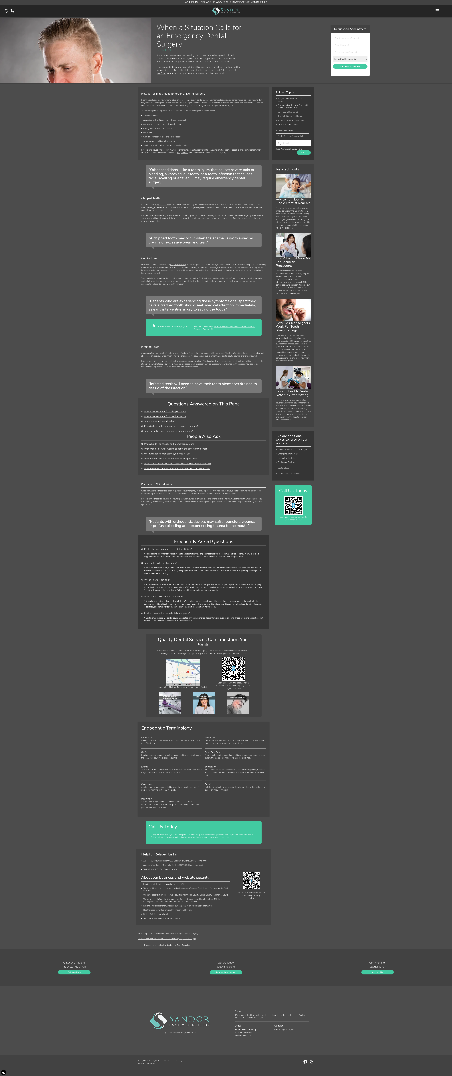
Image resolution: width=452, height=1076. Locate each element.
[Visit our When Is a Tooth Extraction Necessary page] (204, 713)
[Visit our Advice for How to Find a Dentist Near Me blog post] (293, 197)
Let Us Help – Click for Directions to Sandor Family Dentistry (182, 687)
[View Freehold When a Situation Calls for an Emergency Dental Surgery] (75, 82)
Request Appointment (226, 972)
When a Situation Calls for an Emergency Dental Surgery (174, 933)
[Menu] (437, 10)
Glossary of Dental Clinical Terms (188, 861)
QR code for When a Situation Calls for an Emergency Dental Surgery (167, 939)
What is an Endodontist (288, 124)
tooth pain (194, 587)
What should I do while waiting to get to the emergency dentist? (176, 449)
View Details (164, 914)
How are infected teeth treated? (160, 421)
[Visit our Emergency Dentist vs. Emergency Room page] (170, 713)
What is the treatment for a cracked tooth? (165, 416)
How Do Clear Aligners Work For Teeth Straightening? (293, 327)
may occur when (162, 204)
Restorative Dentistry (286, 458)
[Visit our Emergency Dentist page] (238, 713)
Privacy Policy (143, 1063)
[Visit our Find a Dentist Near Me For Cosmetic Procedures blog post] (293, 256)
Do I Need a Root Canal (288, 112)
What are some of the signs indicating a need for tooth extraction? (177, 468)
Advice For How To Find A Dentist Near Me (293, 201)
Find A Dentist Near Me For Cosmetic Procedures (293, 262)
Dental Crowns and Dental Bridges (292, 449)
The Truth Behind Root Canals (290, 116)
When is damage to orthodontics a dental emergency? (171, 426)
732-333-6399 (171, 837)
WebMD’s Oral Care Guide (162, 869)
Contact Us (377, 972)
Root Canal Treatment (287, 462)
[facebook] (305, 1063)
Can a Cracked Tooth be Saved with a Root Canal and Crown (293, 106)
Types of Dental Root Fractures (291, 120)
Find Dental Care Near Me (289, 474)
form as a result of (158, 353)
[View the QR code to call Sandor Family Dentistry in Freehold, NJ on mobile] (293, 514)
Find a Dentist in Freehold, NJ (290, 136)
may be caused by (178, 265)
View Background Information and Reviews (174, 910)
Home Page (193, 865)
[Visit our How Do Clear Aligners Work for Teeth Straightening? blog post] (293, 320)
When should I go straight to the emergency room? (169, 444)
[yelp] (311, 1063)
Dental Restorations (286, 130)
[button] (6, 11)
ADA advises (189, 601)
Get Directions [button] (74, 972)
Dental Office (283, 468)
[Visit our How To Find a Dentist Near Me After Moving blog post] (293, 389)
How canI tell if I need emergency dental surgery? (168, 431)
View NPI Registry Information (199, 906)
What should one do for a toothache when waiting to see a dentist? (177, 463)
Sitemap (152, 1063)
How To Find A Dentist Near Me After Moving (293, 393)
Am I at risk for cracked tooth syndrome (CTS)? (167, 453)
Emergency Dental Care (288, 454)
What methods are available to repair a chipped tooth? (171, 458)
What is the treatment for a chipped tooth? (165, 411)
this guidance (182, 153)
